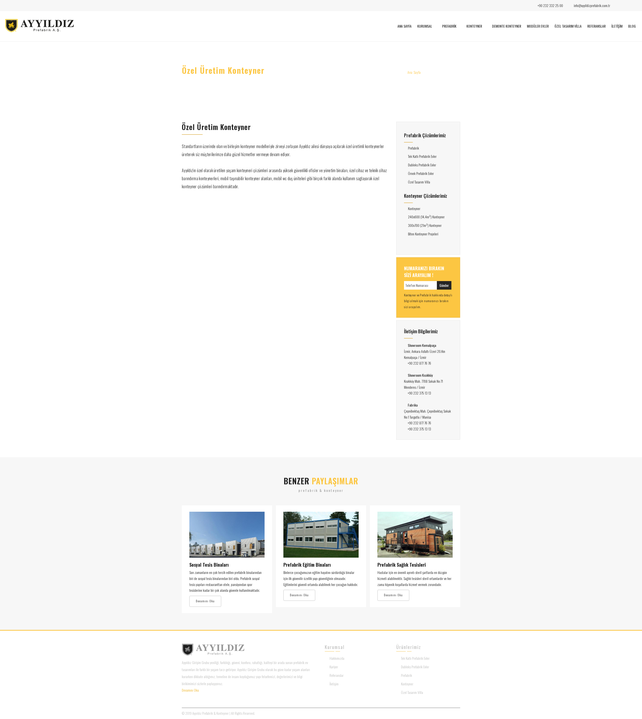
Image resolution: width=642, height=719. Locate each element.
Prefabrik (413, 148)
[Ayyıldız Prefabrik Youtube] (634, 6)
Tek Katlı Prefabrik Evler (422, 156)
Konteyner (414, 208)
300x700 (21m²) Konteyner (425, 225)
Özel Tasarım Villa (419, 181)
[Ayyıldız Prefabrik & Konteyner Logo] (39, 30)
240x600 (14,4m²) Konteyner (426, 216)
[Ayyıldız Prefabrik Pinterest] (215, 697)
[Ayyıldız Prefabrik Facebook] (617, 6)
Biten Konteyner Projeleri (423, 233)
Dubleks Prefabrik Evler (422, 164)
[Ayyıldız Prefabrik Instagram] (625, 6)
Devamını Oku (205, 601)
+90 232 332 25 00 (550, 5)
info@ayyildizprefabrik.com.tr (592, 5)
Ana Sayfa (414, 72)
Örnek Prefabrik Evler (421, 173)
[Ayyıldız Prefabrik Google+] (208, 697)
